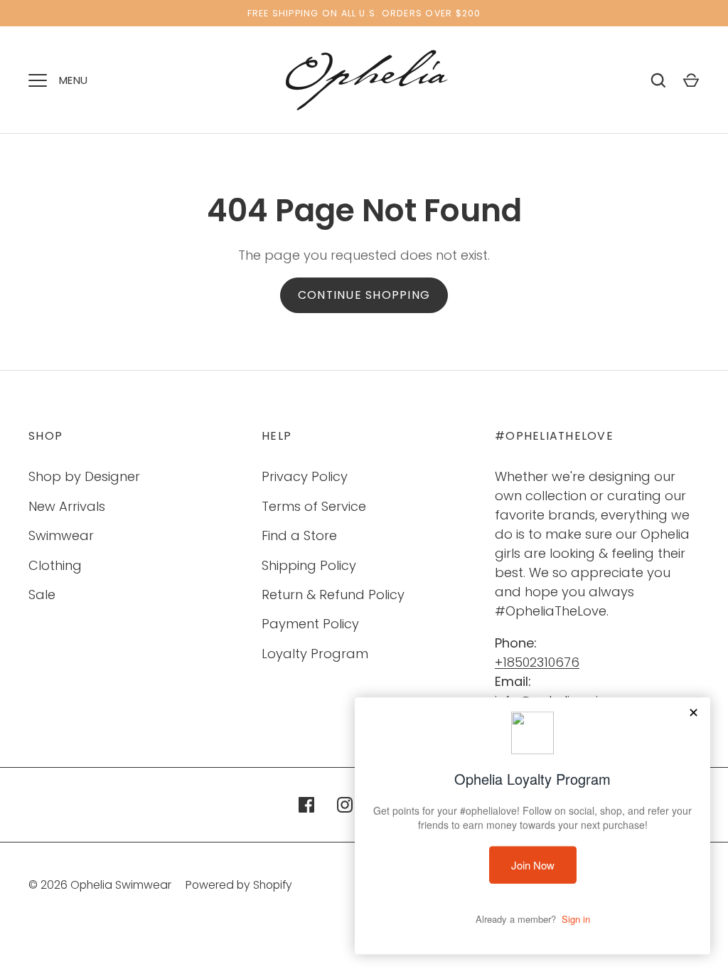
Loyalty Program (315, 653)
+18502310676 (537, 662)
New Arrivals (66, 506)
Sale (41, 594)
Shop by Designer (84, 476)
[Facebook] (306, 804)
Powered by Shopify (239, 885)
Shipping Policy (309, 565)
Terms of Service (314, 506)
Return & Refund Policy (333, 594)
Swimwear (61, 535)
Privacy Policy (305, 476)
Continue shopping (364, 295)
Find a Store (299, 535)
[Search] (658, 80)
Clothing (55, 565)
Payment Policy (310, 624)
